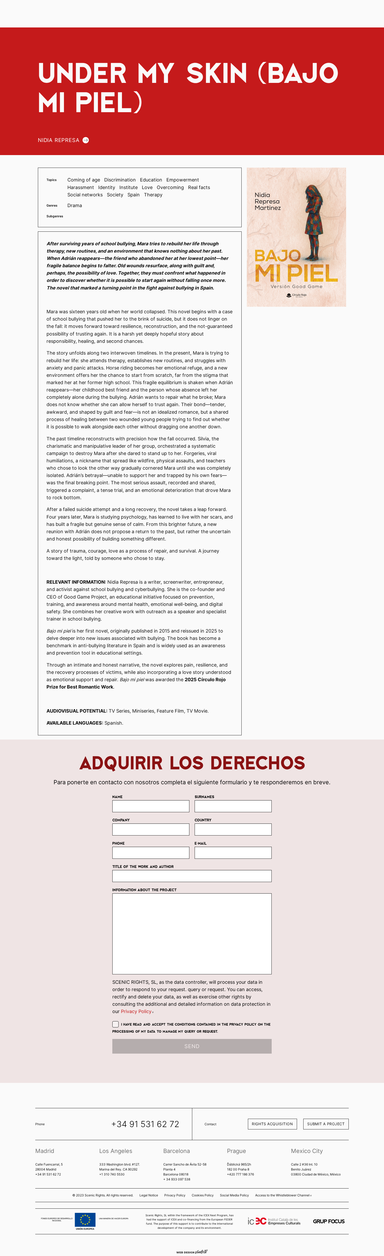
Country (203, 819)
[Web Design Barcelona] (192, 1251)
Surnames (204, 796)
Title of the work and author (143, 866)
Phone (118, 843)
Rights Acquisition (272, 1124)
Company (121, 819)
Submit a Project (326, 1124)
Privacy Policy (137, 1011)
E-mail (201, 843)
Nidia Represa (58, 140)
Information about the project (144, 889)
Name (117, 796)
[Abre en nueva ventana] (329, 1221)
